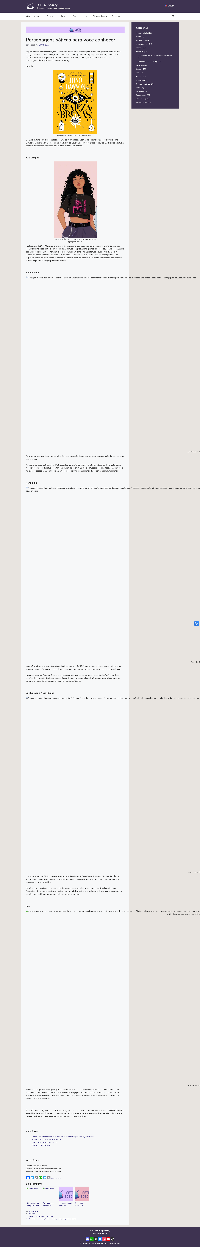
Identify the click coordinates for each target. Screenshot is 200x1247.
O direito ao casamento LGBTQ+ (41, 1216)
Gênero (139, 69)
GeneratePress (114, 1243)
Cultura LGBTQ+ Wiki (41, 1145)
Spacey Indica (141, 102)
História (139, 76)
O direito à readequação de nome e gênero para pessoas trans (52, 1219)
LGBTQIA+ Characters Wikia (44, 1142)
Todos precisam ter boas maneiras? (47, 1139)
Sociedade (140, 99)
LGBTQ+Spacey (47, 5)
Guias (63, 16)
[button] (173, 16)
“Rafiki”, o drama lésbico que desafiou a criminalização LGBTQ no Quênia (63, 1136)
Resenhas (140, 91)
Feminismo (140, 65)
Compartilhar (56, 1178)
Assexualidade (142, 44)
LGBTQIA (32, 1214)
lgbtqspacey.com (100, 1233)
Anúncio (139, 36)
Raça (138, 87)
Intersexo (140, 80)
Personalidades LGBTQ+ (148, 61)
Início (28, 16)
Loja (86, 16)
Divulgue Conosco (100, 16)
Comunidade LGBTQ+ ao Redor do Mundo (155, 55)
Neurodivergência (143, 84)
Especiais (140, 51)
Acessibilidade (142, 33)
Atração (139, 48)
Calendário (116, 16)
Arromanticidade (142, 40)
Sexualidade (33, 1211)
